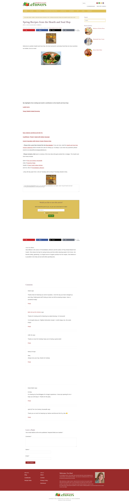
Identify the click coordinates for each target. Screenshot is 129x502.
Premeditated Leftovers (38, 167)
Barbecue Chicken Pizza (99, 28)
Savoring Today (31, 163)
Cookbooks (28, 477)
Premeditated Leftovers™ (34, 4)
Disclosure (43, 483)
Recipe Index (28, 480)
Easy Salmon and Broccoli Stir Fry (33, 133)
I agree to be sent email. (51, 213)
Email (27, 456)
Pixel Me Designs (67, 500)
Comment (29, 436)
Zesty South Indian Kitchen (35, 165)
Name (28, 449)
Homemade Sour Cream (98, 39)
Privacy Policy (44, 480)
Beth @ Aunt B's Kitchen (34, 312)
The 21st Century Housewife (34, 160)
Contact (42, 477)
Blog (26, 475)
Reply (29, 303)
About (41, 475)
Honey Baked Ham (97, 50)
